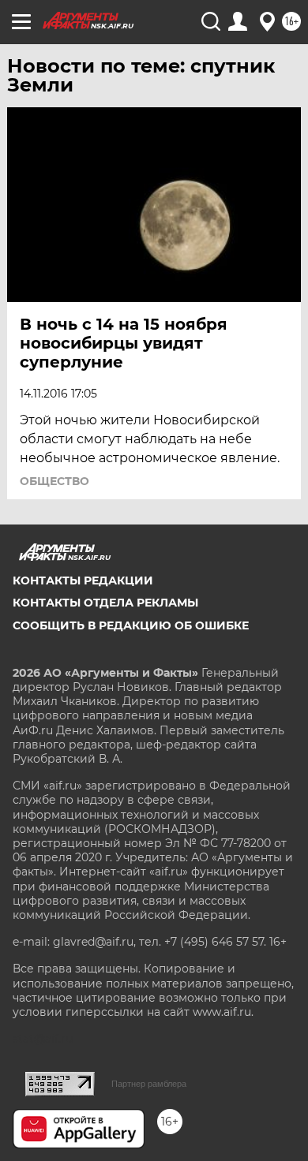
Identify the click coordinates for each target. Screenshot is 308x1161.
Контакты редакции (83, 580)
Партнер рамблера (148, 1083)
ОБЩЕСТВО (54, 481)
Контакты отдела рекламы (105, 602)
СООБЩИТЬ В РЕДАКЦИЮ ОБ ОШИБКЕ (131, 625)
